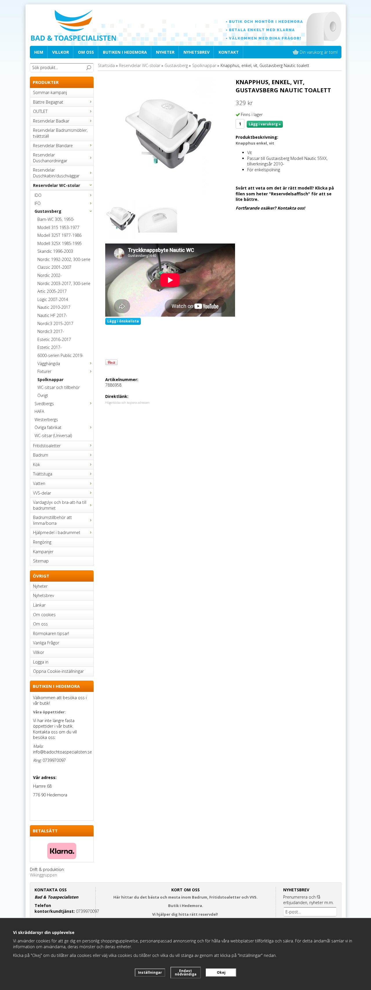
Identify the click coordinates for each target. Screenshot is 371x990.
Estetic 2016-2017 (54, 339)
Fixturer (44, 371)
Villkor (60, 52)
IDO (37, 195)
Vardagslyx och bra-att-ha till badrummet (59, 505)
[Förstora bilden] (168, 136)
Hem (38, 52)
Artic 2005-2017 (52, 291)
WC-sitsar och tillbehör (58, 387)
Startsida (106, 65)
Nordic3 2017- (50, 331)
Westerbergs (46, 419)
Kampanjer (43, 551)
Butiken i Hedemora (125, 52)
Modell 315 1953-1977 (58, 227)
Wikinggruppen (43, 875)
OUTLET (40, 111)
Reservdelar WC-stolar (56, 185)
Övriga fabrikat (47, 427)
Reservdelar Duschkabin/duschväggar (56, 172)
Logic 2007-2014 (52, 299)
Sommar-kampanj (50, 92)
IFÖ (37, 203)
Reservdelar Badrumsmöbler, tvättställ (60, 133)
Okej (221, 972)
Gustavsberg (47, 211)
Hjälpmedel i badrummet (56, 532)
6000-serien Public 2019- (60, 355)
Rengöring (42, 542)
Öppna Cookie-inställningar (58, 671)
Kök (36, 464)
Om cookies (44, 614)
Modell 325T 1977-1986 (59, 235)
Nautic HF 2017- (52, 315)
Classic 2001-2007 (54, 267)
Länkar (39, 605)
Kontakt (229, 52)
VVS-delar (42, 493)
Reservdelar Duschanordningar (50, 157)
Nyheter (165, 52)
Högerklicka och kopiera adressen (127, 403)
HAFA (39, 411)
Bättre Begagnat (48, 102)
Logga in (40, 662)
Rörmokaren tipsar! (51, 633)
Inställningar (150, 972)
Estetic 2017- (49, 347)
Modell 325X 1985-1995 (59, 243)
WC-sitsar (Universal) (53, 435)
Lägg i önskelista (123, 321)
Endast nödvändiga (186, 972)
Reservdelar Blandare (53, 145)
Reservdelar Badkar (51, 121)
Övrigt (42, 395)
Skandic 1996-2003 (55, 251)
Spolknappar (50, 379)
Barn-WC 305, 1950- (55, 219)
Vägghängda (48, 363)
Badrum (40, 455)
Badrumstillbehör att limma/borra (52, 520)
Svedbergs (44, 403)
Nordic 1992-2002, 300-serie (63, 259)
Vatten (39, 483)
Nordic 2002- (49, 275)
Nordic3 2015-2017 (55, 323)
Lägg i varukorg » (265, 124)
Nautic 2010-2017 (53, 307)
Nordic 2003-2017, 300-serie (63, 283)
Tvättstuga (42, 474)
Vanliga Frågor (46, 642)
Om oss (86, 52)
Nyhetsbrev (196, 52)
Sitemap (41, 561)
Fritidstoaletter (47, 445)
